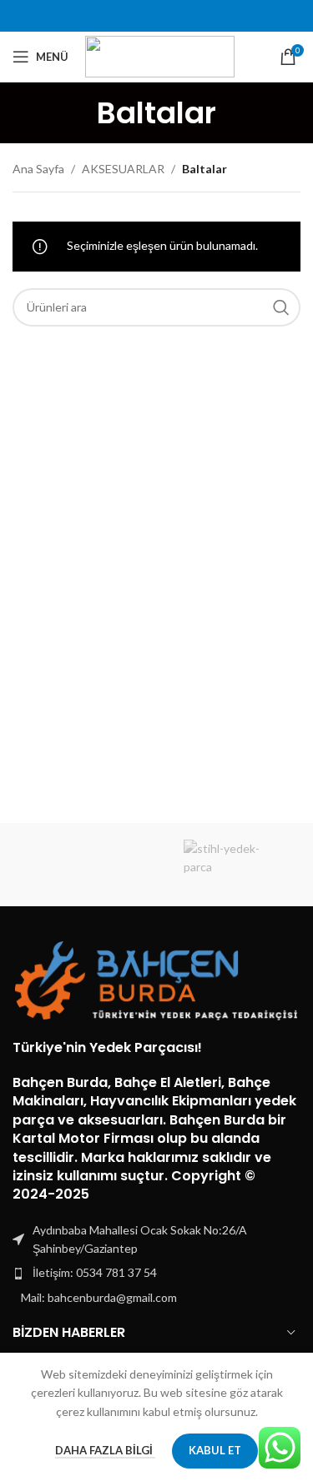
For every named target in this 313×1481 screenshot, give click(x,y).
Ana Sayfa (38, 169)
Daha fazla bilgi (105, 1450)
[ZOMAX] (84, 864)
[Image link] (156, 979)
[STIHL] (228, 864)
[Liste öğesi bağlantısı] (156, 1273)
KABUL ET (215, 1450)
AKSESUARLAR (123, 169)
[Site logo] (160, 55)
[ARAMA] (281, 307)
